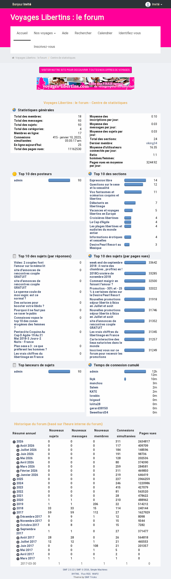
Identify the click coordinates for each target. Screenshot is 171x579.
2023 (19, 487)
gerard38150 (99, 408)
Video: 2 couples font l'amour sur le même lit (29, 264)
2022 (19, 491)
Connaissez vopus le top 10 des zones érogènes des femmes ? (29, 322)
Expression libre (101, 180)
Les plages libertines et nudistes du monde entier (106, 230)
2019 (19, 504)
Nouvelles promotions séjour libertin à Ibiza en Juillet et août (105, 303)
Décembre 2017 (31, 516)
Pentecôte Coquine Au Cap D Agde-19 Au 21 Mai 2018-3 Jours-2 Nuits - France (29, 337)
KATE (93, 391)
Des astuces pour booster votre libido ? (29, 304)
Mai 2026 (26, 458)
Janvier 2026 (29, 475)
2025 (19, 479)
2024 (19, 483)
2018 (19, 508)
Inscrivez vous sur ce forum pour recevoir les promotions (106, 354)
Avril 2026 (27, 462)
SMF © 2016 (82, 569)
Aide (65, 33)
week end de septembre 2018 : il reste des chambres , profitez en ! (106, 266)
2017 (19, 512)
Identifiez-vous (130, 33)
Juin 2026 (27, 454)
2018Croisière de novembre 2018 (102, 275)
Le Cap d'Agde (99, 222)
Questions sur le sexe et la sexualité (104, 186)
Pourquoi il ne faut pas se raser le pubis (29, 311)
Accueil (22, 33)
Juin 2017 (27, 545)
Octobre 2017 (29, 525)
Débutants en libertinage (99, 204)
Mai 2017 (26, 550)
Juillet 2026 (28, 449)
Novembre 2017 (31, 520)
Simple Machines (98, 569)
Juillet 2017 (28, 541)
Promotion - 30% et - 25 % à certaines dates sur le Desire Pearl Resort (106, 292)
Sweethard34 (99, 412)
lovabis (95, 395)
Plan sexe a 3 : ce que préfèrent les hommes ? (30, 347)
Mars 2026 (27, 466)
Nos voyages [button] (44, 33)
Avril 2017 (27, 554)
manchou (96, 383)
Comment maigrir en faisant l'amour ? (104, 282)
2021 (19, 495)
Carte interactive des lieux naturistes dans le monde (106, 343)
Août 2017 (27, 537)
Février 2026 (28, 470)
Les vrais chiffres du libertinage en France (28, 355)
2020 (19, 500)
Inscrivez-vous (44, 47)
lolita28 (95, 404)
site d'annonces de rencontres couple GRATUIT (27, 273)
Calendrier (105, 33)
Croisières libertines (104, 218)
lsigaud (95, 400)
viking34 (151, 143)
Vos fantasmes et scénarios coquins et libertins (104, 195)
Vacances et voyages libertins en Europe (104, 212)
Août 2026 (27, 445)
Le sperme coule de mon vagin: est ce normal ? (27, 295)
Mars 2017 (27, 558)
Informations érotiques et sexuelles (106, 238)
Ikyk (92, 379)
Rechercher (83, 33)
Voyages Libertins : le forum (57, 17)
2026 (19, 441)
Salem (94, 387)
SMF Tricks (91, 577)
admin (18, 180)
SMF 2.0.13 (68, 569)
